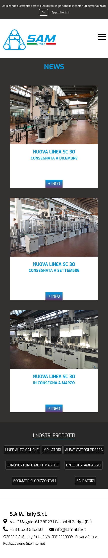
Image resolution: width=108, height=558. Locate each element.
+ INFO (54, 183)
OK (43, 12)
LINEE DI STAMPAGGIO (83, 465)
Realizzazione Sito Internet (24, 543)
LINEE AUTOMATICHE (22, 450)
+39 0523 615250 (26, 529)
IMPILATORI (52, 450)
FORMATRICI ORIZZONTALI (34, 481)
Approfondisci (60, 12)
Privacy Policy (86, 537)
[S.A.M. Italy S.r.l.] (32, 40)
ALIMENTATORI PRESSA (84, 450)
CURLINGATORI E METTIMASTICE (33, 465)
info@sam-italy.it (70, 529)
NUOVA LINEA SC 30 (54, 155)
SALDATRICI (85, 481)
